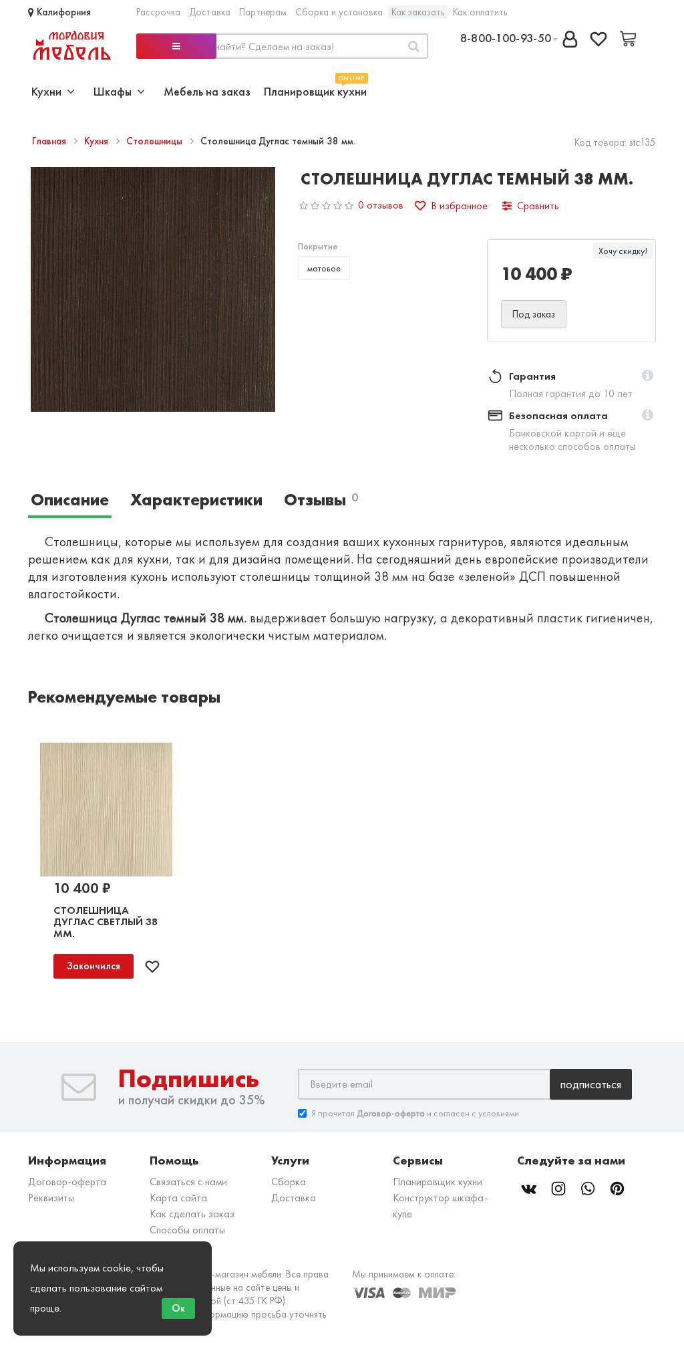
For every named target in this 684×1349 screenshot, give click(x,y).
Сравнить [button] (538, 206)
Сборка (288, 1182)
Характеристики (196, 500)
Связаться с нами (188, 1182)
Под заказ (533, 314)
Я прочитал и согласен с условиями (415, 1113)
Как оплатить (480, 12)
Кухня (97, 141)
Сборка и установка (339, 12)
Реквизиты (51, 1198)
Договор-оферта (67, 1182)
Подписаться (590, 1084)
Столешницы (155, 141)
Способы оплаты (187, 1230)
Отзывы (321, 500)
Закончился (93, 966)
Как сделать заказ (192, 1214)
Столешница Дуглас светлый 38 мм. (105, 922)
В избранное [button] (459, 206)
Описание (70, 500)
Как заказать (417, 12)
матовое (324, 268)
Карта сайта (178, 1198)
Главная (50, 141)
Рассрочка (158, 12)
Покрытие (318, 246)
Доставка (209, 12)
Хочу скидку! (622, 251)
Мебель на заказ (207, 91)
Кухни (49, 91)
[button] (647, 376)
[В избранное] (152, 966)
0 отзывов (380, 205)
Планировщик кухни (315, 90)
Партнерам (263, 12)
